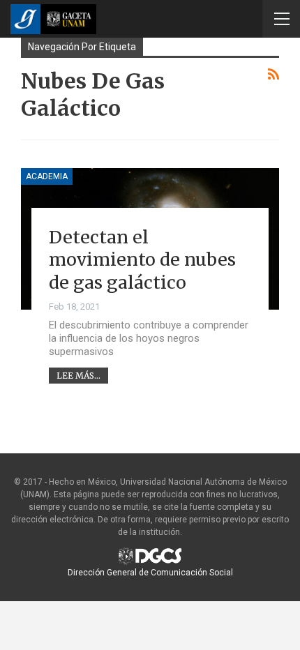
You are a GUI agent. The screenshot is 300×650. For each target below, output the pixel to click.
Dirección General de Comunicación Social (150, 572)
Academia (47, 176)
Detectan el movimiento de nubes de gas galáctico (142, 260)
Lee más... (78, 375)
